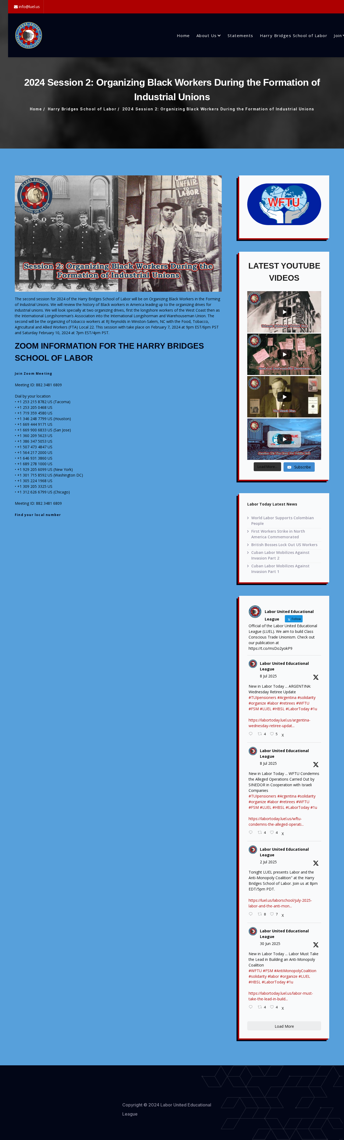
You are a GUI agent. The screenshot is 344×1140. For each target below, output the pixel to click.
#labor (272, 703)
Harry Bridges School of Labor (294, 35)
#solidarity (307, 697)
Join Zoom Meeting (33, 373)
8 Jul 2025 (268, 676)
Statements (240, 35)
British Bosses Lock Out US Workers (284, 544)
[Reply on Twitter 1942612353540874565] (251, 832)
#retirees (287, 703)
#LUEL (265, 708)
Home (183, 35)
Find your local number (38, 515)
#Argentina (286, 697)
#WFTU (302, 703)
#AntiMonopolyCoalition (295, 970)
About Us (206, 35)
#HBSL (279, 708)
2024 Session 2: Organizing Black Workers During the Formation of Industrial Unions (218, 109)
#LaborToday (297, 708)
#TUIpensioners (262, 697)
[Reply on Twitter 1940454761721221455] (251, 914)
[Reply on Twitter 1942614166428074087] (251, 734)
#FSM (254, 708)
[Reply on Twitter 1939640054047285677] (251, 1007)
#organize (257, 703)
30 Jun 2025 (270, 943)
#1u (313, 708)
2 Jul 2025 (268, 861)
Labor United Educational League (284, 666)
